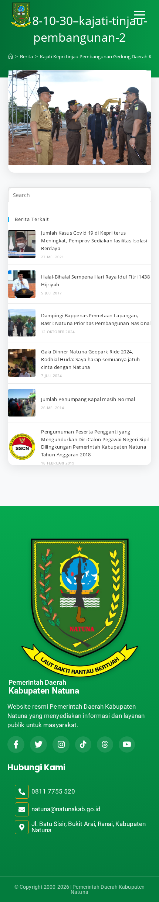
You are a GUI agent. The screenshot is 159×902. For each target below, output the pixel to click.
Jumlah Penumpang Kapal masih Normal (88, 399)
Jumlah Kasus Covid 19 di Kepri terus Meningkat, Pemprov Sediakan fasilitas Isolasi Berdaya (94, 240)
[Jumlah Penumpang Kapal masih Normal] (21, 403)
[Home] (10, 56)
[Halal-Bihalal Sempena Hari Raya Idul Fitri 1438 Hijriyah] (21, 284)
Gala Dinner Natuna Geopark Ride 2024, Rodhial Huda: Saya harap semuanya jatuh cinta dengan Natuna (90, 359)
